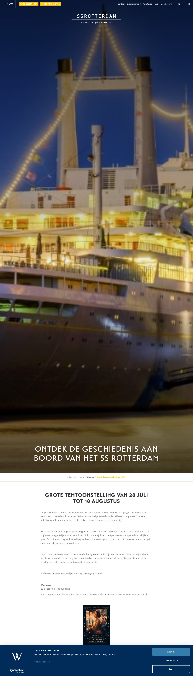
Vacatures (147, 4)
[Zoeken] (189, 4)
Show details (40, 662)
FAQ (156, 4)
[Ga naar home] (96, 19)
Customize (169, 660)
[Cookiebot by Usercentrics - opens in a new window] (17, 671)
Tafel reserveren (29, 4)
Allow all (171, 652)
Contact (121, 4)
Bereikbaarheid (134, 4)
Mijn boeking (166, 4)
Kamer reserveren (50, 4)
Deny (171, 669)
